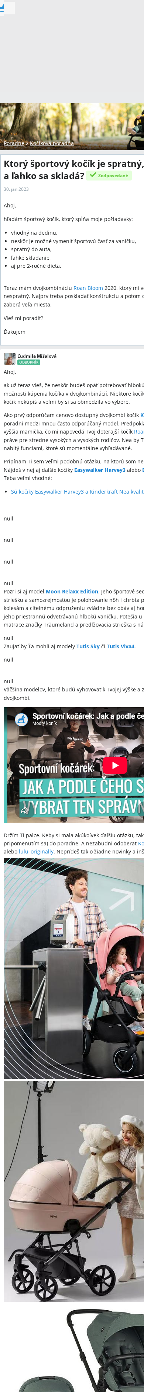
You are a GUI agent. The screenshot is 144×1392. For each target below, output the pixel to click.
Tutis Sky (88, 646)
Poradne (14, 143)
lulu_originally (36, 851)
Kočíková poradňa (52, 143)
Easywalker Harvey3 (100, 469)
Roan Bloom (88, 287)
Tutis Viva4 (120, 646)
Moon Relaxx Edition (72, 591)
